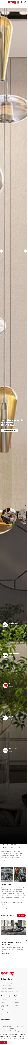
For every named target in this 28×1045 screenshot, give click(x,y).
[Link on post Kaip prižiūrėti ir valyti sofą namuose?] (13, 927)
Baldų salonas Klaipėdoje (8, 988)
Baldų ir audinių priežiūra (5, 1006)
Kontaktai (16, 1008)
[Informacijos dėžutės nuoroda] (13, 635)
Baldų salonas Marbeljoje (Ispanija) (10, 991)
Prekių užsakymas (5, 1000)
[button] (1, 251)
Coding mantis (19, 1031)
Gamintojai (17, 1002)
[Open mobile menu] (2, 2)
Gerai (3, 1042)
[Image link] (7, 973)
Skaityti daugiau (7, 953)
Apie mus (16, 1000)
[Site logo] (13, 2)
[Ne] (9, 1042)
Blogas (16, 1005)
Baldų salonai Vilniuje (6, 983)
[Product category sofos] (9, 518)
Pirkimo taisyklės (5, 1012)
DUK (2, 1009)
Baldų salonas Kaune (6, 985)
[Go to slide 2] (13, 492)
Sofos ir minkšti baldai (8, 938)
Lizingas (3, 1002)
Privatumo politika (6, 1014)
